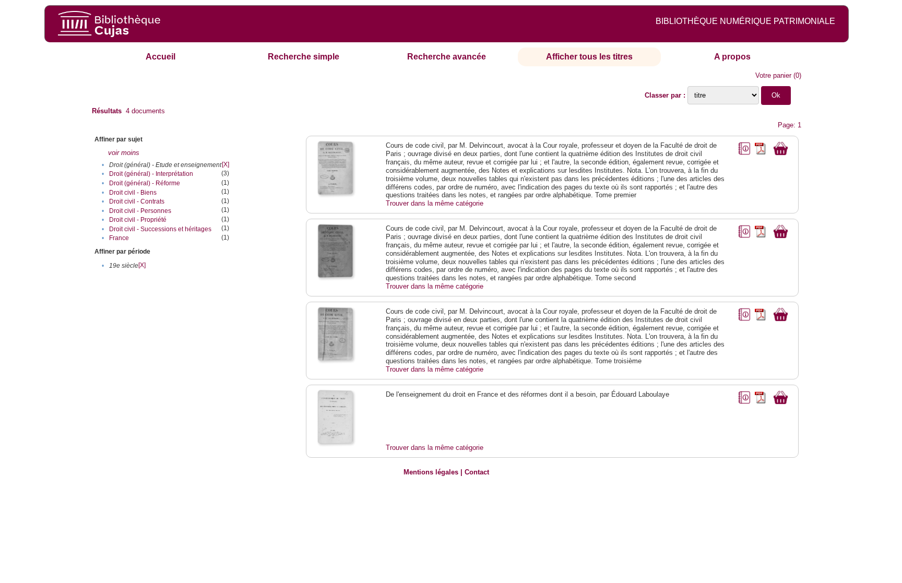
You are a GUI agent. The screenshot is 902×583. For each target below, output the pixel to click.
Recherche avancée (446, 56)
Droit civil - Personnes (140, 211)
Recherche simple (303, 56)
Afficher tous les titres (589, 56)
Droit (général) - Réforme (144, 183)
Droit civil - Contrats (136, 201)
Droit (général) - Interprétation (151, 173)
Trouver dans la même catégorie (434, 203)
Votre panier (773, 75)
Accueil (160, 56)
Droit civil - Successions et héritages (160, 229)
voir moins (123, 153)
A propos (732, 56)
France (119, 238)
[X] (225, 164)
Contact (477, 472)
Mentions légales (430, 472)
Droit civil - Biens (133, 192)
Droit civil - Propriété (138, 219)
